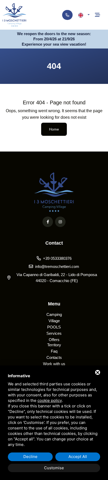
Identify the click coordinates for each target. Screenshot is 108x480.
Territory (54, 345)
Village (54, 321)
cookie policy (49, 400)
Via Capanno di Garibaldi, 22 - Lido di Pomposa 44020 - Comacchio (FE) (57, 277)
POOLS (54, 327)
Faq (54, 351)
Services (54, 333)
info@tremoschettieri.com (57, 266)
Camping (54, 314)
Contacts (54, 357)
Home (54, 129)
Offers (54, 339)
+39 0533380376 (57, 258)
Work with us (54, 364)
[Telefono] (67, 15)
